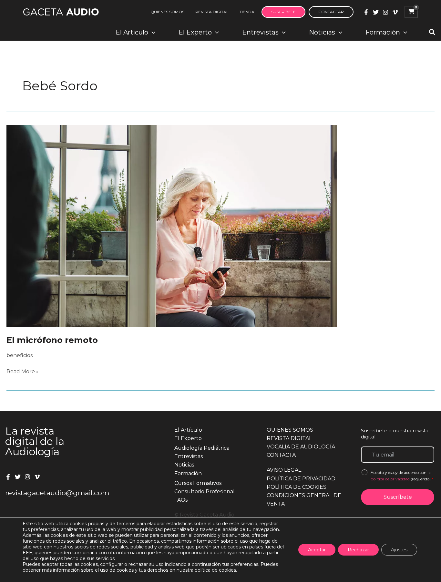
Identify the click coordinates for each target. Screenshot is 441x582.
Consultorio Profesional (204, 491)
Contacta (281, 455)
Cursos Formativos (197, 483)
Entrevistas (188, 456)
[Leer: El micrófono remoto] (171, 226)
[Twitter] (376, 12)
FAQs (181, 500)
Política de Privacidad (301, 479)
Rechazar (358, 550)
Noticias (184, 465)
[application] (151, 32)
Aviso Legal (284, 470)
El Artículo (188, 430)
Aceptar (317, 550)
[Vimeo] (395, 12)
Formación (188, 473)
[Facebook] (366, 12)
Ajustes (399, 550)
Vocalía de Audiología (301, 447)
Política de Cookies (296, 487)
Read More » (22, 372)
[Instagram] (385, 12)
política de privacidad (391, 479)
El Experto (188, 438)
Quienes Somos (290, 430)
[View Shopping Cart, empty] (411, 12)
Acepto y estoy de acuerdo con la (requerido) (402, 475)
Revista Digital (289, 438)
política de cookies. (216, 570)
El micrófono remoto (52, 340)
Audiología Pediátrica (202, 448)
